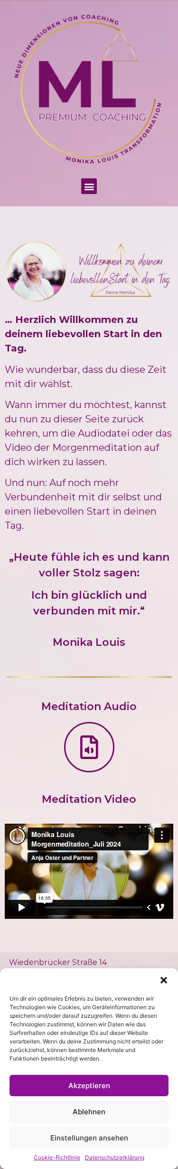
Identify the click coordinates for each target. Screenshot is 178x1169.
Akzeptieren (89, 1085)
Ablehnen (89, 1111)
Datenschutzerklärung (114, 1157)
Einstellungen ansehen (89, 1137)
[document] (89, 584)
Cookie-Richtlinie (57, 1157)
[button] (164, 980)
